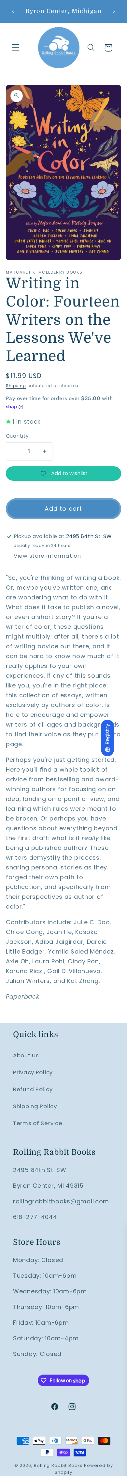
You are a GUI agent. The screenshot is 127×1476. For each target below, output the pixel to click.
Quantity (17, 435)
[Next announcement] (114, 11)
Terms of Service (38, 1123)
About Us (26, 1055)
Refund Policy (32, 1089)
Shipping (16, 385)
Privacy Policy (33, 1072)
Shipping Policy (35, 1106)
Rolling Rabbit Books (58, 1465)
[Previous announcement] (13, 11)
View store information (47, 556)
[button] (15, 47)
